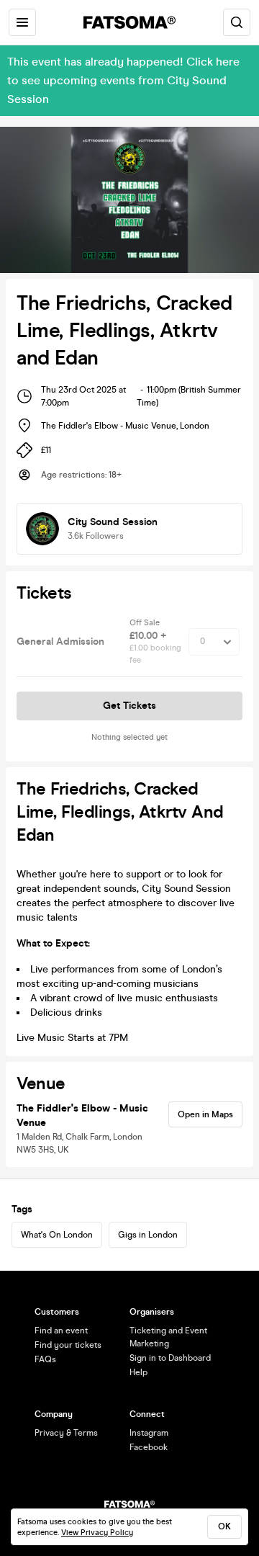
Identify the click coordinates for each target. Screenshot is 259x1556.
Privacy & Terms (66, 1433)
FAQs (45, 1359)
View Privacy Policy (97, 1532)
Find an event (61, 1330)
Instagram (149, 1433)
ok (224, 1526)
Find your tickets (68, 1345)
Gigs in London (148, 1235)
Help (138, 1372)
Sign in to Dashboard (170, 1358)
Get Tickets (129, 705)
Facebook (149, 1447)
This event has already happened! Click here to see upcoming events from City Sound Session (123, 80)
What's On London (57, 1235)
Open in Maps (205, 1114)
